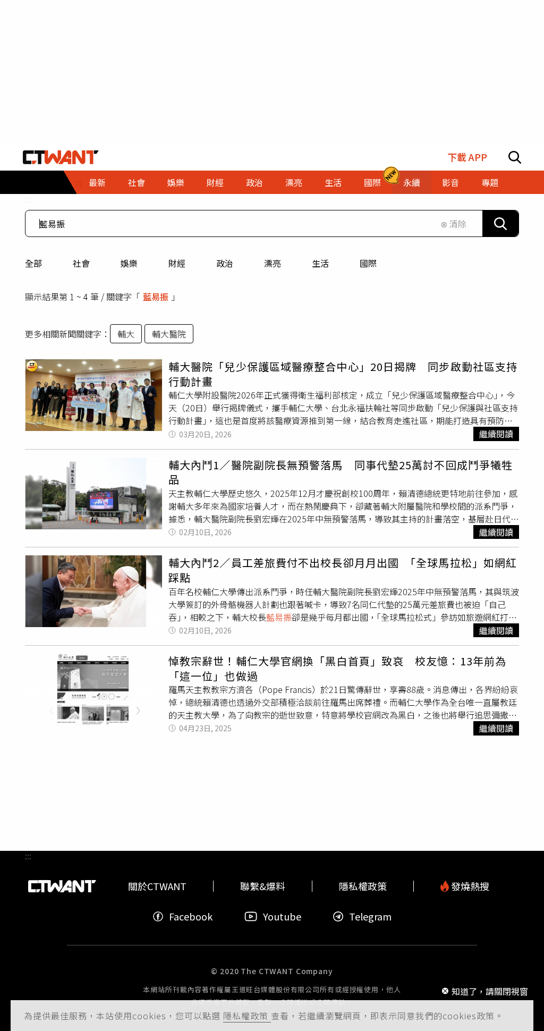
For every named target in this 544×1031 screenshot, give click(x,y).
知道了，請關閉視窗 (490, 990)
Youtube (282, 916)
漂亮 (272, 263)
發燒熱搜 (469, 886)
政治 (224, 263)
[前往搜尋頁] (514, 157)
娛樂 (129, 263)
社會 (81, 263)
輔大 (125, 333)
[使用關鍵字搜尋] (500, 223)
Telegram (370, 916)
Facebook (190, 916)
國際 (368, 263)
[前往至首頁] (61, 157)
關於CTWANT (157, 886)
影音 (450, 182)
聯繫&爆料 (262, 886)
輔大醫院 (169, 333)
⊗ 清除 (453, 223)
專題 (489, 182)
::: (28, 198)
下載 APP (467, 157)
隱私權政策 (247, 1015)
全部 (33, 263)
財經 (176, 263)
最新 (97, 182)
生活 (320, 263)
